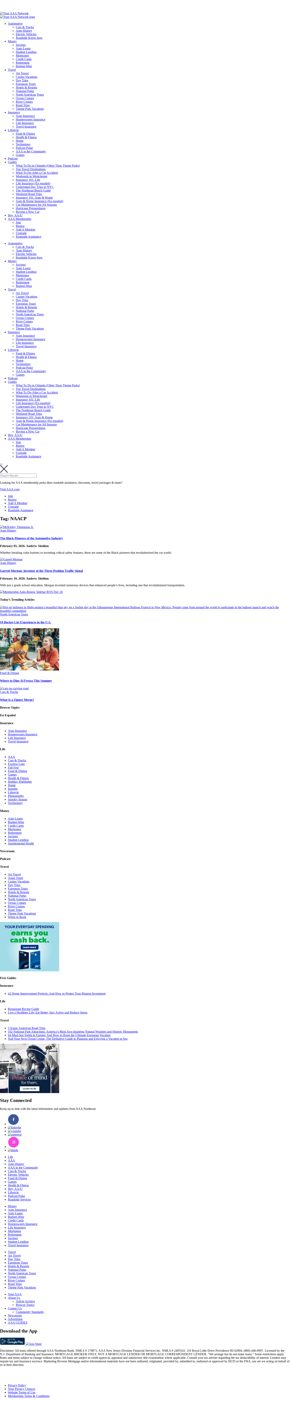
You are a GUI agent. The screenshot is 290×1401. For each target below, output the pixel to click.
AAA (11, 756)
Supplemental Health (21, 843)
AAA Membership (19, 219)
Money (12, 41)
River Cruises (24, 101)
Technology (23, 144)
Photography (16, 796)
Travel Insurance (26, 126)
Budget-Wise (24, 66)
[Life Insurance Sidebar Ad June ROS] (29, 1092)
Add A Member (25, 229)
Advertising (15, 1319)
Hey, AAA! (15, 215)
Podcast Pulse (24, 148)
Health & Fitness (26, 137)
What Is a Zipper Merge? (17, 699)
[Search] (1, 464)
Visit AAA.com (10, 489)
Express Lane (16, 764)
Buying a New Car (27, 211)
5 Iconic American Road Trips (26, 1028)
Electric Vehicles (26, 34)
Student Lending (26, 52)
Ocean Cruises (25, 98)
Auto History (24, 30)
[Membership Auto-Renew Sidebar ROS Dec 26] (31, 592)
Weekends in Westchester (31, 176)
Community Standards (30, 1312)
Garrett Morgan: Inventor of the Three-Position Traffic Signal (41, 570)
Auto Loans (23, 48)
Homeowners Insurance (30, 119)
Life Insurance (25, 123)
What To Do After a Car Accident (37, 172)
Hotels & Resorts (26, 87)
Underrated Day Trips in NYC (35, 187)
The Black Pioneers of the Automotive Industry (31, 538)
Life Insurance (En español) (33, 183)
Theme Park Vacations (30, 108)
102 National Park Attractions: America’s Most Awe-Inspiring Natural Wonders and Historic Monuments (73, 1031)
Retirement (22, 62)
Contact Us (15, 1308)
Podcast (13, 158)
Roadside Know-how (29, 37)
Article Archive (25, 1301)
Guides (12, 162)
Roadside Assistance (28, 236)
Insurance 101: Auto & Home (34, 197)
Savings (21, 45)
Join (18, 222)
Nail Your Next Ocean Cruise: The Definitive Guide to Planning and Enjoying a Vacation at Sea (67, 1038)
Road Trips (23, 105)
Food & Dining (25, 133)
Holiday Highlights (20, 781)
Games (20, 155)
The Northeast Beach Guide (33, 190)
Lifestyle (13, 130)
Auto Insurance (25, 116)
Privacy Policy (17, 1385)
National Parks (25, 91)
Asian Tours (15, 878)
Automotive (15, 23)
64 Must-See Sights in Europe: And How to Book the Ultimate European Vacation (59, 1035)
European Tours (26, 84)
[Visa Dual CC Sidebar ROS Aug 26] (29, 970)
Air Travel (22, 73)
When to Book (17, 917)
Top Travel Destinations (31, 169)
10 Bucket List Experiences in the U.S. (25, 622)
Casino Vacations (26, 77)
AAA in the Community (31, 151)
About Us (14, 1297)
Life (10, 1157)
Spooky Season (17, 799)
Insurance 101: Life (28, 179)
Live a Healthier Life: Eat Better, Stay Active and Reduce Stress (47, 1012)
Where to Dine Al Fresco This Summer (26, 680)
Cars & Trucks (25, 27)
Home (19, 140)
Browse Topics (25, 1305)
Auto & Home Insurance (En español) (39, 201)
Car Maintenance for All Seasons (36, 204)
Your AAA (15, 1294)
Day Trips (22, 80)
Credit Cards (24, 59)
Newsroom (15, 1315)
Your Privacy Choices (21, 1389)
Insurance (14, 112)
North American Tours (30, 94)
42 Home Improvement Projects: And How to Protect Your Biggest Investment (57, 993)
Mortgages (22, 55)
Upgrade (21, 233)
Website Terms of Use (21, 1392)
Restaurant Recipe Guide (23, 1009)
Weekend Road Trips (29, 194)
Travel (12, 69)
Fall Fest (13, 767)
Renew (20, 226)
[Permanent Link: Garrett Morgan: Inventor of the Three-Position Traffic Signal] (11, 559)
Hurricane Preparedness (30, 208)
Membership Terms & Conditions (29, 1396)
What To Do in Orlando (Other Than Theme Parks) (48, 165)
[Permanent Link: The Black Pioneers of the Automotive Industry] (17, 527)
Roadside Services (19, 1199)
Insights (13, 788)
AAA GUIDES (17, 1322)
